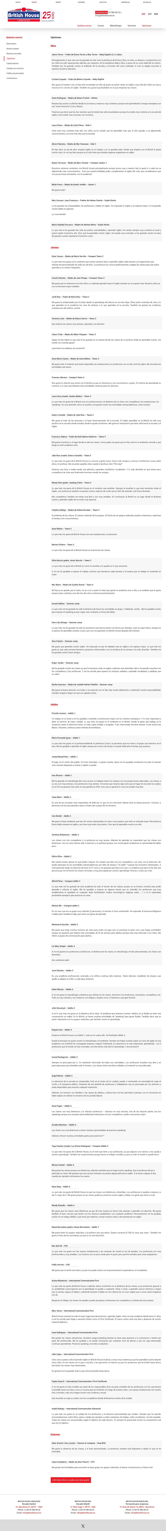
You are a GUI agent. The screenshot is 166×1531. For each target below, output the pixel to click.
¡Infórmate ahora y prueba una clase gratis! (70, 1480)
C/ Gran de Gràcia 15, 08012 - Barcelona (137, 1507)
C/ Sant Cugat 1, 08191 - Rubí (82, 1507)
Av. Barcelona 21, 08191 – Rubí (29, 1507)
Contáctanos (101, 12)
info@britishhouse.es (105, 15)
